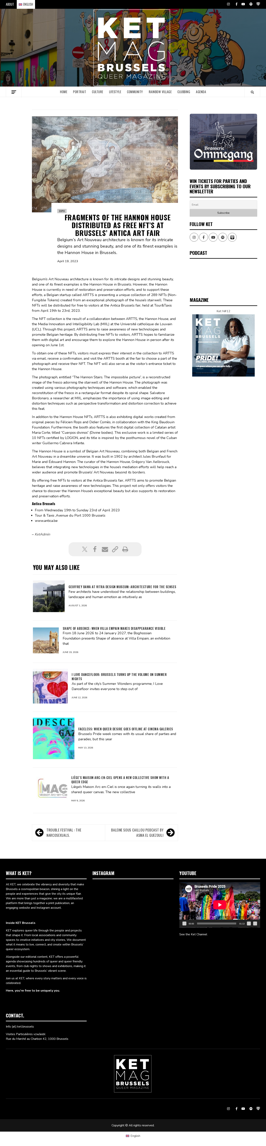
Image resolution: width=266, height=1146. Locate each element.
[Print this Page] (125, 549)
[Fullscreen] (255, 923)
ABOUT (10, 4)
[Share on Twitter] (85, 549)
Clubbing (183, 91)
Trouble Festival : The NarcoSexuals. (64, 832)
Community (135, 91)
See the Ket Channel (193, 934)
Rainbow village (160, 91)
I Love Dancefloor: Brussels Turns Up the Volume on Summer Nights (119, 676)
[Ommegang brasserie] (223, 142)
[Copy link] (115, 549)
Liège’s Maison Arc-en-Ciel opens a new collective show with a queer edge (120, 779)
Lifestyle (115, 91)
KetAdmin (42, 534)
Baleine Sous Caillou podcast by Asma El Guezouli (137, 832)
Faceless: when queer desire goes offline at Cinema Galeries (125, 729)
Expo (62, 211)
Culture (97, 91)
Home (63, 91)
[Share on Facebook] (95, 549)
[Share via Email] (105, 549)
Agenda (201, 91)
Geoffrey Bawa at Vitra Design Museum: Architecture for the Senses (122, 586)
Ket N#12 (223, 311)
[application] (219, 905)
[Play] (184, 923)
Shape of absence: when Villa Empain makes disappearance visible (114, 628)
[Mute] (249, 923)
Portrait (79, 91)
